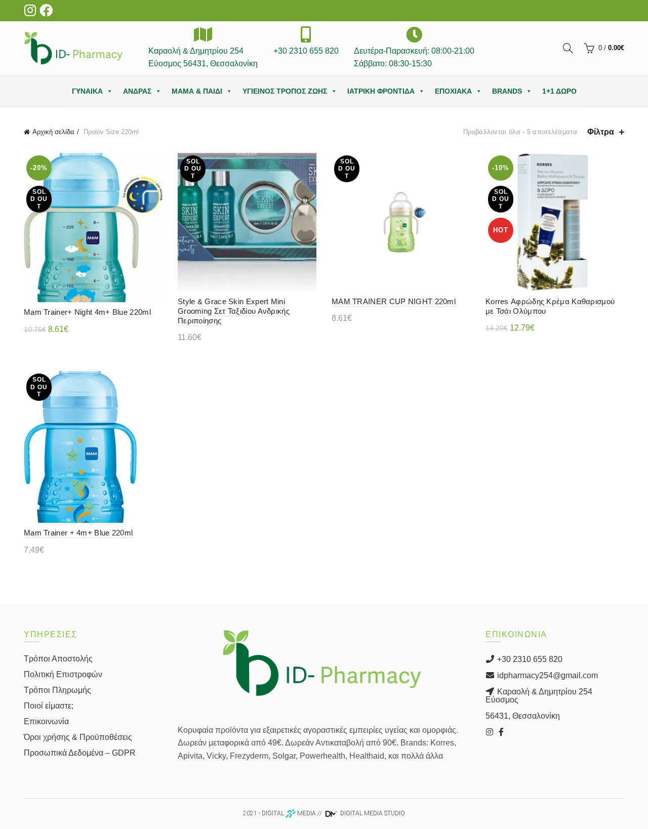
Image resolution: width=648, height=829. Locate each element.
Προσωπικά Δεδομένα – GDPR (80, 753)
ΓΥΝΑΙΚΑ (87, 91)
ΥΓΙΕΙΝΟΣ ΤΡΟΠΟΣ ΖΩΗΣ (284, 91)
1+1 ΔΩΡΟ (559, 91)
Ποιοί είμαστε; (48, 705)
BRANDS (507, 91)
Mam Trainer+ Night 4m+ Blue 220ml (87, 312)
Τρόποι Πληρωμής (57, 690)
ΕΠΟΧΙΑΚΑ (453, 91)
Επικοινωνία (46, 721)
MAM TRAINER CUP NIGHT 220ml (394, 301)
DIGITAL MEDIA (289, 813)
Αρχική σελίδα (53, 132)
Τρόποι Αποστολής (58, 658)
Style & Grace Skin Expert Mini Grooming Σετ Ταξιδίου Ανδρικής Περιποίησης (234, 311)
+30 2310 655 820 (528, 659)
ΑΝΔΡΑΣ (137, 91)
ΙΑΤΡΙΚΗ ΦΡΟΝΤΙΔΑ (381, 91)
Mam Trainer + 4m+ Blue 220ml (78, 532)
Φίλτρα (600, 132)
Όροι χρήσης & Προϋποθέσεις (78, 737)
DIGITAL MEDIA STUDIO (372, 813)
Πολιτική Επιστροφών (63, 674)
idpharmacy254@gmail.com (546, 675)
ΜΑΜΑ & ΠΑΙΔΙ (197, 91)
